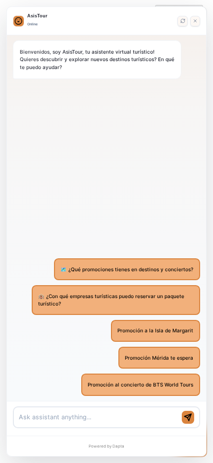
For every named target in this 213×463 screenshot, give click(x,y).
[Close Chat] (195, 21)
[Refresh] (182, 21)
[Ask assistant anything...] (98, 417)
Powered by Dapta (106, 446)
